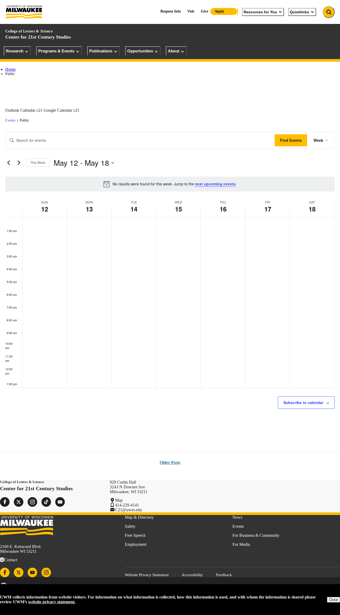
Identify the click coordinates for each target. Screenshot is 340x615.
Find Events (291, 140)
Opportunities (140, 51)
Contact (10, 560)
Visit (190, 11)
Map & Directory (139, 517)
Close (333, 600)
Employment (135, 544)
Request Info (170, 11)
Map (119, 500)
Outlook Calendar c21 (23, 110)
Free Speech (135, 535)
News (237, 517)
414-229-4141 (127, 505)
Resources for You (260, 12)
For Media (241, 544)
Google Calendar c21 (61, 110)
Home (10, 69)
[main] (170, 263)
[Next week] (19, 163)
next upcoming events (215, 183)
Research (14, 51)
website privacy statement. (51, 602)
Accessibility (192, 575)
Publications (100, 51)
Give (204, 11)
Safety (130, 526)
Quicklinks (299, 12)
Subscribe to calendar (303, 402)
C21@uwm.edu (128, 510)
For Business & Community (255, 535)
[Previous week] (8, 163)
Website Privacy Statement (147, 575)
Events (10, 120)
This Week (37, 162)
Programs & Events (56, 51)
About (173, 51)
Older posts (170, 462)
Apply (219, 11)
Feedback (224, 575)
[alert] (170, 184)
